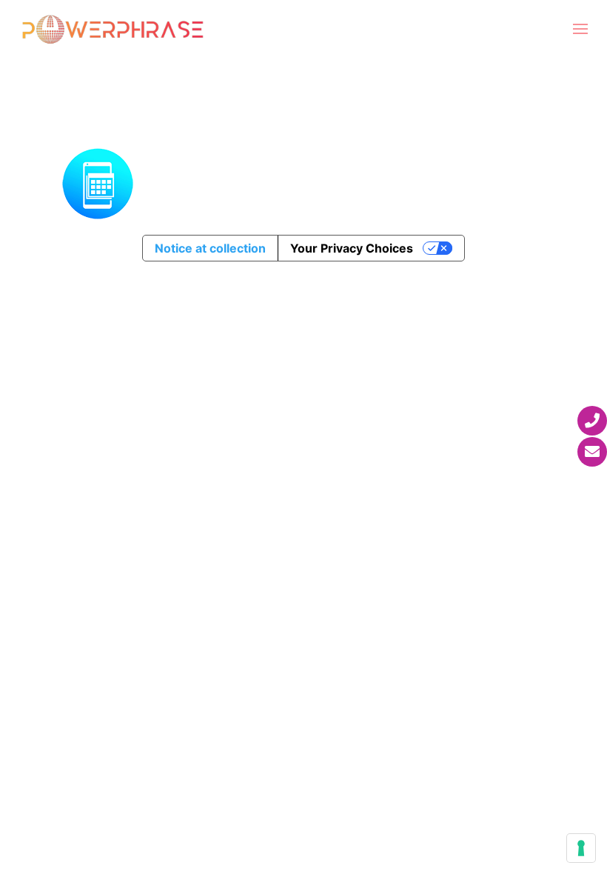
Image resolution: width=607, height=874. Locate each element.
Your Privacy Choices (351, 248)
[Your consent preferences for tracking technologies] (581, 848)
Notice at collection (210, 248)
